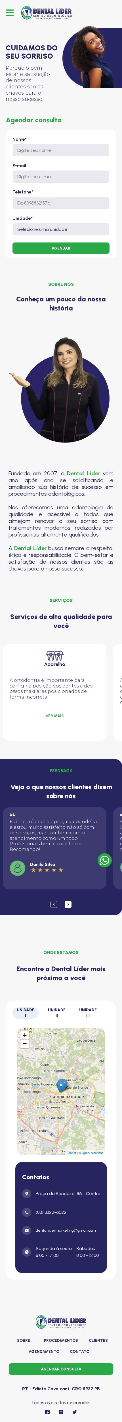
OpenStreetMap (93, 1152)
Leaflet (71, 1152)
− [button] (25, 1043)
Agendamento (44, 1351)
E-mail (19, 165)
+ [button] (25, 1035)
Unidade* (22, 218)
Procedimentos (61, 1340)
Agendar (61, 248)
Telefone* (22, 192)
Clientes (98, 1340)
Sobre (23, 1340)
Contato (79, 1351)
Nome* (19, 139)
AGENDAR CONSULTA (61, 1369)
